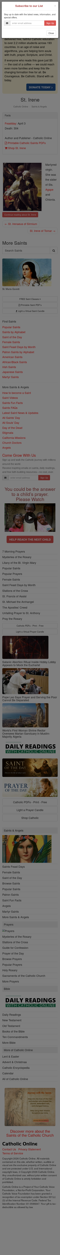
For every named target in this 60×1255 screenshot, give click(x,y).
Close (51, 33)
